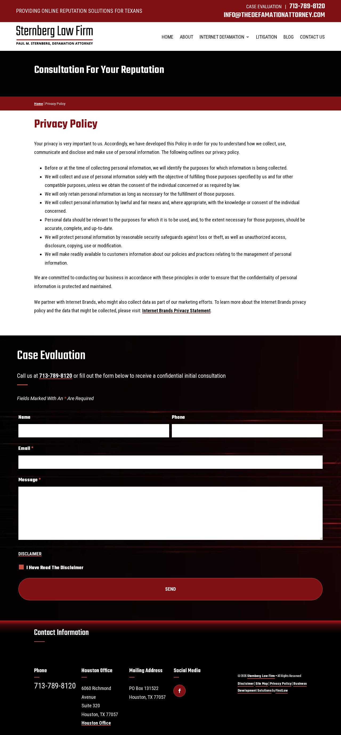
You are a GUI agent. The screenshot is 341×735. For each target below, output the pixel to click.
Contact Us (312, 37)
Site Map (261, 684)
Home (167, 37)
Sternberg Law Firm (261, 676)
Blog (288, 37)
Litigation (266, 37)
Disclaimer (30, 553)
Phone (178, 417)
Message (29, 480)
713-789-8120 (307, 6)
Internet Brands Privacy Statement (176, 310)
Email (25, 448)
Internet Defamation (222, 37)
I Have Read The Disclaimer (54, 568)
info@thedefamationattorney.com (274, 15)
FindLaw (281, 690)
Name (24, 417)
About (186, 37)
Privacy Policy (280, 684)
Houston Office (96, 723)
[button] (333, 694)
